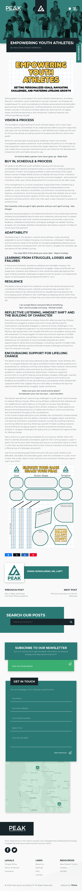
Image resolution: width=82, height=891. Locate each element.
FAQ (37, 871)
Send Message (60, 753)
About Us (40, 864)
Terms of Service (12, 868)
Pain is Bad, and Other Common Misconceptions (16, 595)
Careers (63, 868)
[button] (75, 9)
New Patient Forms (68, 864)
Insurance (9, 871)
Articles (63, 871)
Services (39, 868)
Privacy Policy (11, 864)
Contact (39, 875)
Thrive (74, 885)
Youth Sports (79, 53)
